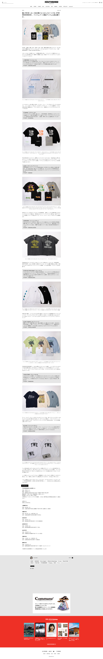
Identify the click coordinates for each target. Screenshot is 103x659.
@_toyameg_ (30, 117)
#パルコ (58, 562)
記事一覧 (70, 557)
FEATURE (35, 6)
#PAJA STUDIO (65, 561)
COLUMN (39, 6)
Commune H (71, 6)
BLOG (43, 6)
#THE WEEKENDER (44, 562)
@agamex (30, 172)
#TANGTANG (37, 562)
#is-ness (60, 561)
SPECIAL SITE (65, 6)
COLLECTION (47, 6)
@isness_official (31, 431)
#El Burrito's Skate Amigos (52, 561)
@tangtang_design (32, 65)
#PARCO (31, 562)
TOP (30, 568)
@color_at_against (32, 327)
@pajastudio (30, 381)
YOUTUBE (60, 6)
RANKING (55, 6)
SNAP (52, 6)
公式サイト (24, 501)
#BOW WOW (37, 561)
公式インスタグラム (26, 502)
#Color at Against (43, 561)
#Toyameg (50, 562)
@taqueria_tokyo (31, 277)
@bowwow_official (32, 227)
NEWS (31, 6)
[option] (29, 632)
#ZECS (55, 562)
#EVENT (31, 561)
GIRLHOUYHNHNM (51, 644)
